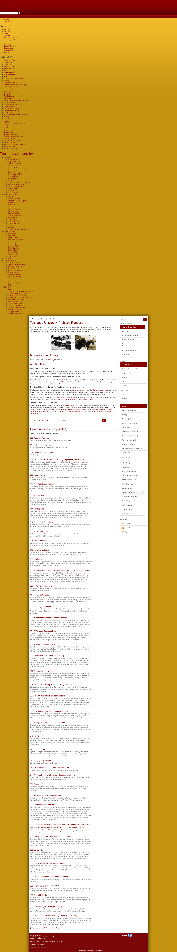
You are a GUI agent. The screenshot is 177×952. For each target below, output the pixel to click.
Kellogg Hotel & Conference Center (15, 114)
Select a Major (13, 238)
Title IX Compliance (10, 142)
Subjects (124, 386)
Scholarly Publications (15, 277)
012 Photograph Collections (41, 522)
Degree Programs (14, 207)
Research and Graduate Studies (14, 124)
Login (123, 394)
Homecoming (12, 190)
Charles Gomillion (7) (128, 444)
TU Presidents (12, 192)
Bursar (6, 76)
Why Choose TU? (14, 162)
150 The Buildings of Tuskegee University (47, 906)
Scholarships (8, 126)
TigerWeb (7, 15)
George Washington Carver (17, 307)
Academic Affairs (9, 60)
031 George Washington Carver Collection (47, 722)
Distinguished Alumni (15, 314)
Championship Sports (15, 305)
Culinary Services (9, 92)
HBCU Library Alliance (129, 480)
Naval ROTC (8, 116)
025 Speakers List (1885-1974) (42, 644)
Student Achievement (11, 130)
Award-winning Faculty (15, 270)
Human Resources (10, 106)
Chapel (6, 81)
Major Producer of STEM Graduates (20, 297)
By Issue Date (126, 373)
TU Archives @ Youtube (129, 475)
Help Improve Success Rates (17, 295)
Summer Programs (14, 262)
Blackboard (7, 32)
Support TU (8, 287)
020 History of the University (41, 585)
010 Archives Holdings (39, 495)
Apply (6, 1)
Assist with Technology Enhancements (20, 291)
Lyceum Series (13, 188)
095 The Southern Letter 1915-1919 (44, 885)
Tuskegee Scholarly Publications (14, 144)
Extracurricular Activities (16, 184)
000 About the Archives (39, 437)
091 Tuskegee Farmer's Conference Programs (49, 876)
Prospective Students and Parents (19, 170)
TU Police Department (11, 148)
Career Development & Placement (19, 229)
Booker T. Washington (15, 310)
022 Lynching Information (40, 606)
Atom (126, 532)
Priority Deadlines (14, 248)
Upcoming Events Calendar (13, 40)
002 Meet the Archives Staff (41, 452)
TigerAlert (7, 52)
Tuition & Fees (13, 250)
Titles (123, 381)
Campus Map (8, 48)
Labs (9, 279)
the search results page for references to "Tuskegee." (78, 399)
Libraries (7, 44)
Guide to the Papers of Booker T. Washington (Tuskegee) (79, 409)
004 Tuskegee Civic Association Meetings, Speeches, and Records (57, 459)
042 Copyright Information (40, 760)
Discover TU (8, 157)
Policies (6, 119)
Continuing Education (11, 87)
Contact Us (125, 354)
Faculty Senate (9, 96)
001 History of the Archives (41, 445)
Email (6, 34)
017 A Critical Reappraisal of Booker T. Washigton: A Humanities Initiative (60, 570)
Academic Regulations (15, 209)
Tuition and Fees (9, 146)
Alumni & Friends (9, 68)
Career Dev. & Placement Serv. (14, 78)
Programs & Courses (11, 194)
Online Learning (13, 166)
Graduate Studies (9, 102)
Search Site (4, 10)
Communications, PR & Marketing (15, 85)
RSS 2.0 (127, 528)
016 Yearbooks (36, 559)
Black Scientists (127, 505)
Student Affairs (9, 132)
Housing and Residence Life (13, 104)
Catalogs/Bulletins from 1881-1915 (57, 382)
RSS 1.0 (127, 523)
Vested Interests (13, 268)
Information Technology (11, 108)
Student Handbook (10, 138)
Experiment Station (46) (129, 410)
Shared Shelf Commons (129, 471)
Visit (5, 5)
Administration (8, 62)
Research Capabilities (15, 266)
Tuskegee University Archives (94, 950)
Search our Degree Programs (17, 201)
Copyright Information (129, 350)
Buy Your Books (13, 242)
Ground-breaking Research (17, 264)
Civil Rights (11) (127, 427)
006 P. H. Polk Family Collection (43, 484)
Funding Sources (13, 273)
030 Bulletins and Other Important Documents (49, 711)
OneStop (7, 36)
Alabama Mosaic (127, 488)
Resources (7, 22)
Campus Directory (10, 46)
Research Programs (14, 281)
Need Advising (13, 203)
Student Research (14, 275)
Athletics (7, 20)
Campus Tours (13, 178)
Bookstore (7, 42)
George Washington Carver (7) (132, 448)
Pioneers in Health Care (16, 299)
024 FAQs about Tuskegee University (45, 631)
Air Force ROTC (9, 66)
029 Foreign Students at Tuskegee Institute (47, 695)
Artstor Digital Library (128, 513)
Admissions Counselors (15, 240)
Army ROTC (8, 70)
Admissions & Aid (9, 231)
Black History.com (127, 484)
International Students (15, 174)
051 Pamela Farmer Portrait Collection (45, 795)
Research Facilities (14, 283)
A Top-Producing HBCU (15, 301)
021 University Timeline (39, 595)
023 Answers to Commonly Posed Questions (48, 617)
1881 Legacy (126, 467)
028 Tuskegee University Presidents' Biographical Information (55, 684)
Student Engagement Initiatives (14, 136)
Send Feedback (41, 947)
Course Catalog (9, 50)
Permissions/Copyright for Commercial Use (130, 345)
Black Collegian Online (129, 501)
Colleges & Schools (10, 83)
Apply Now (11, 236)
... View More (126, 453)
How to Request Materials (130, 335)
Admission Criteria (14, 244)
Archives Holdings (49, 360)
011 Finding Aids (37, 508)
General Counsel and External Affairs (16, 100)
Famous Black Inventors (129, 497)
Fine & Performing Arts (15, 186)
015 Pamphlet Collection (40, 549)
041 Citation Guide (37, 749)
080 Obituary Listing (38, 849)
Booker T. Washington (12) (130, 423)
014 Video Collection (38, 540)
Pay (5, 7)
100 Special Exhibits (38, 895)
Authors (124, 377)
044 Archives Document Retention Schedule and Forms (53, 774)
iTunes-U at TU (9, 112)
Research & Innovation (11, 260)
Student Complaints (10, 134)
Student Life (8, 258)
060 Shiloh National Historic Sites (43, 804)
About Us (125, 331)
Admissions (7, 64)
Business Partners (14, 172)
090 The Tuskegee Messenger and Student (47, 863)
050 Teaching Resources (40, 784)
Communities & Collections (130, 369)
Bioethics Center (9, 72)
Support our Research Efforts (17, 293)
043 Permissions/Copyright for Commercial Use (49, 767)
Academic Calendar (10, 38)
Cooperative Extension (11, 89)
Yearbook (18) (126, 419)
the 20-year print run (78, 390)
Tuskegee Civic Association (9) (132, 431)
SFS (9, 285)
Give (5, 3)
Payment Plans (13, 252)
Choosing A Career (14, 164)
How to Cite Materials (129, 340)
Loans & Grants (13, 254)
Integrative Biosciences (11, 110)
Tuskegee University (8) (129, 440)
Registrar (7, 122)
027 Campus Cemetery (39, 671)
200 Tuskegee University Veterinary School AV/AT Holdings (54, 915)
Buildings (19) (126, 415)
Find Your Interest (14, 199)
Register (124, 398)
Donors (10, 180)
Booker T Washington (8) (130, 436)
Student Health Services (12, 140)
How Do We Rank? (14, 168)
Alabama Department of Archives (132, 492)
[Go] (145, 319)
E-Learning (7, 94)
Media (6, 18)
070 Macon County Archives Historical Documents (50, 836)
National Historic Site (15, 303)
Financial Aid (8, 98)
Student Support (13, 223)
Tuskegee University (16, 153)
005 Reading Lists (37, 474)
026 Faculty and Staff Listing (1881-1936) (47, 655)
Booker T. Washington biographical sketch (73, 411)
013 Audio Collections (39, 531)
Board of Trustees (10, 74)
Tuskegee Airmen (14, 312)
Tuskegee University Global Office (19, 182)
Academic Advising (14, 246)
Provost (10, 197)
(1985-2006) (131, 462)
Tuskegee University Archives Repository (45, 928)
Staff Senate (8, 128)
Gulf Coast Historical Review (99, 390)
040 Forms (34, 735)
